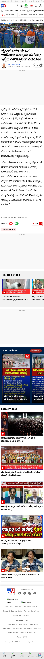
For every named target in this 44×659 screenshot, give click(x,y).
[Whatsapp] (25, 6)
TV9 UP (23, 632)
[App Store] (28, 603)
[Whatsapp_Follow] (17, 223)
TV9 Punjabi (27, 628)
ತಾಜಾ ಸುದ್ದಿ (9, 10)
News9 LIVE (31, 632)
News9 (3, 1)
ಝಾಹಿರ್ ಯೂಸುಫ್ (14, 65)
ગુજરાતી (31, 1)
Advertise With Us (31, 606)
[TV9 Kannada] (3, 6)
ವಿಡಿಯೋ (23, 15)
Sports (14, 20)
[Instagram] (29, 593)
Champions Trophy (9, 229)
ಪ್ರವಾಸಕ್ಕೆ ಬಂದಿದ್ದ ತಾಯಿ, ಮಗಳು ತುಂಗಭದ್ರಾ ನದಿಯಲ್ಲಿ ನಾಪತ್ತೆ (15, 398)
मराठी (23, 1)
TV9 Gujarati (17, 628)
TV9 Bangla (6, 628)
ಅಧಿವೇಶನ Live (11, 15)
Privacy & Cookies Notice (13, 611)
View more (35, 350)
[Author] (3, 66)
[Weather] (17, 5)
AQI (21, 6)
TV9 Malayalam (12, 632)
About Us (18, 606)
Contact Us (9, 606)
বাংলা (37, 1)
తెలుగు (16, 1)
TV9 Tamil (37, 628)
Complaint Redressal (21, 615)
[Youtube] (11, 223)
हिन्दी (10, 1)
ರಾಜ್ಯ (16, 10)
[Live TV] (31, 5)
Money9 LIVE (21, 637)
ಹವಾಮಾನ (33, 15)
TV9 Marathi (23, 624)
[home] (2, 11)
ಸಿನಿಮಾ (23, 10)
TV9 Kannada (5, 20)
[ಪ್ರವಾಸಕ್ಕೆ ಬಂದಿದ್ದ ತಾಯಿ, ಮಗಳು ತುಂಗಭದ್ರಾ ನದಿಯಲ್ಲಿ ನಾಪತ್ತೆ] (16, 378)
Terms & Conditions (31, 611)
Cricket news (24, 20)
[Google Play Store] (14, 601)
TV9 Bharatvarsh (11, 624)
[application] (22, 35)
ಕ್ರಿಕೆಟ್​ (29, 10)
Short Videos (9, 350)
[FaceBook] (19, 593)
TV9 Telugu (34, 624)
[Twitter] (24, 593)
